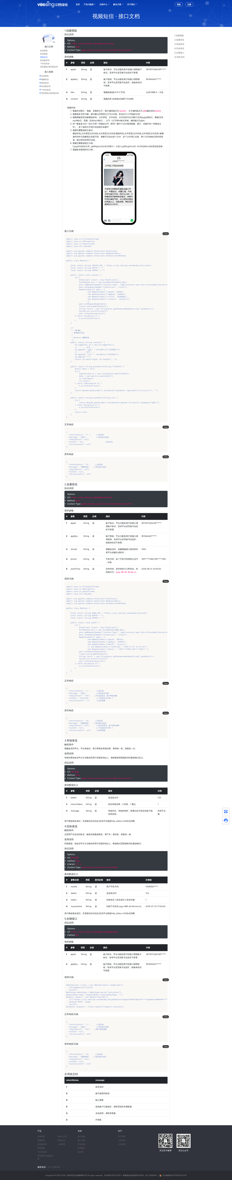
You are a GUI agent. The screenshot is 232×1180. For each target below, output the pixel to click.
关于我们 (122, 1136)
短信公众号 (62, 1136)
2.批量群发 (179, 39)
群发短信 (45, 83)
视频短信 (44, 57)
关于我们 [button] (131, 4)
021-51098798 (54, 1167)
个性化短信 (45, 63)
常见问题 (81, 1144)
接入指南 (81, 1136)
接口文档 (81, 1140)
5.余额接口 (179, 52)
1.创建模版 (179, 35)
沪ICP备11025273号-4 (113, 1175)
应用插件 (81, 1148)
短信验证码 (45, 60)
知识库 (80, 1152)
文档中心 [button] (103, 4)
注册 (189, 4)
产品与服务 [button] (89, 4)
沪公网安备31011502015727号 (174, 1175)
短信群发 (44, 51)
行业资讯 (122, 1144)
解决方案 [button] (117, 4)
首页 (78, 4)
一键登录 (61, 1144)
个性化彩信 (42, 1152)
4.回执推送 (179, 48)
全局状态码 (179, 57)
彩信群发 (44, 54)
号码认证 (61, 1140)
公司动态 (122, 1140)
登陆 (179, 4)
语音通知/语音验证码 (49, 67)
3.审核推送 (179, 44)
